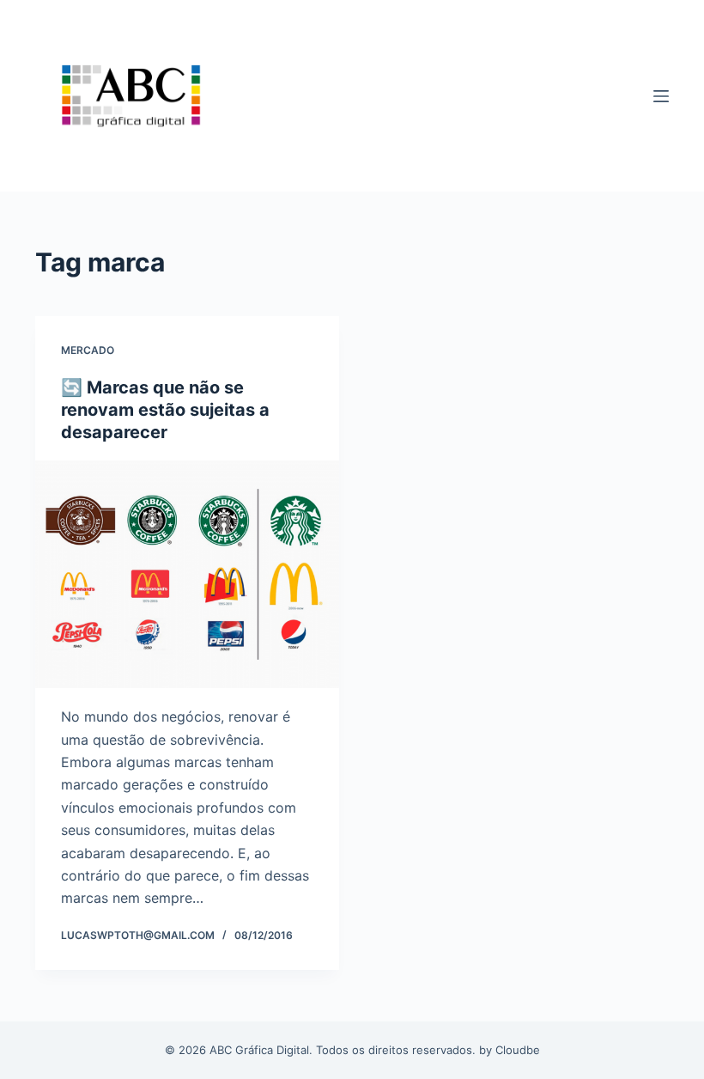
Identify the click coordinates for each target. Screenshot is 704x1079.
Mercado (87, 350)
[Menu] (661, 96)
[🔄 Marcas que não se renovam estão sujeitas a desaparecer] (187, 574)
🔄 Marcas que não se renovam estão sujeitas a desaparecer (165, 409)
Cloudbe (517, 1050)
